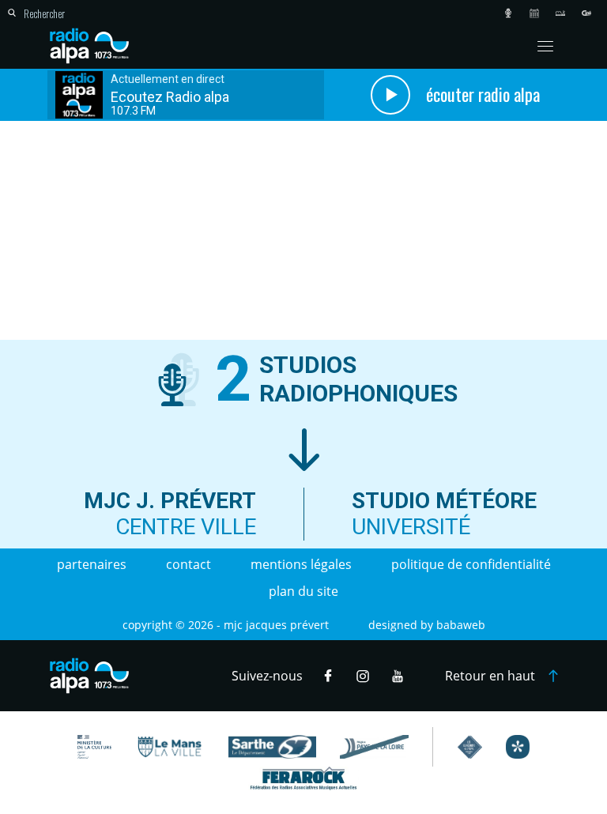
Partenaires (91, 564)
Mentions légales (301, 564)
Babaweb (460, 624)
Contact (188, 564)
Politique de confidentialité (471, 564)
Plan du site (303, 591)
